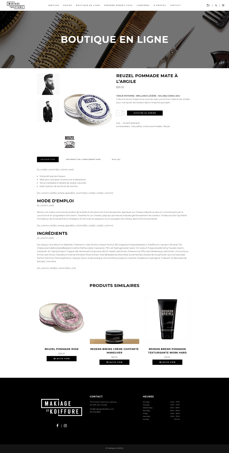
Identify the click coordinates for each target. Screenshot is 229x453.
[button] (62, 358)
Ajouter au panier (145, 113)
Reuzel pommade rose (62, 349)
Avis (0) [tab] (116, 159)
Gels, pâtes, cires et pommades (146, 126)
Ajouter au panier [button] (61, 354)
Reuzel (166, 126)
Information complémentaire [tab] (83, 159)
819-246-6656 (95, 412)
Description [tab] (48, 159)
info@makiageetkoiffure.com (102, 409)
